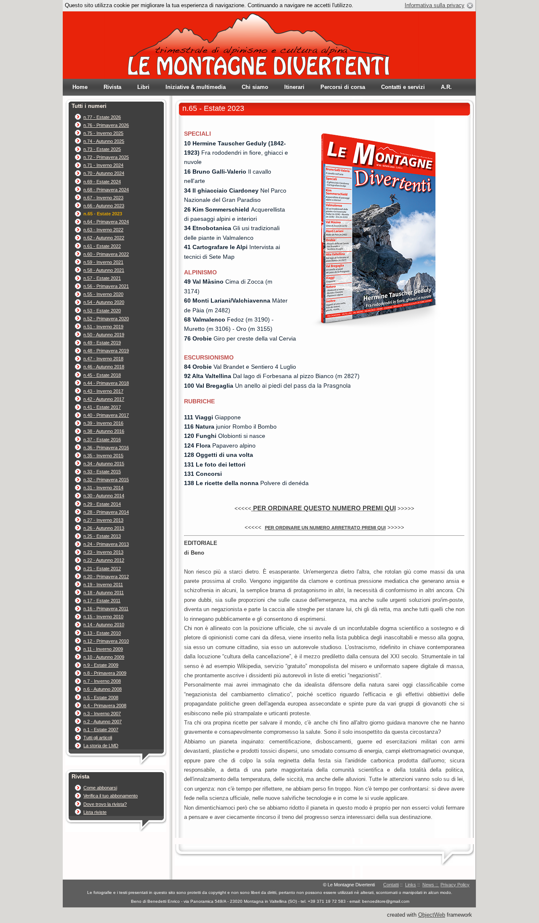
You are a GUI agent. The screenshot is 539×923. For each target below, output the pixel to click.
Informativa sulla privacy (434, 5)
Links (410, 884)
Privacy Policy (455, 884)
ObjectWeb (431, 915)
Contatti (391, 884)
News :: (430, 884)
